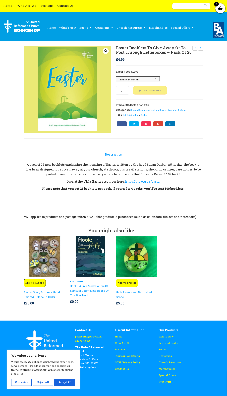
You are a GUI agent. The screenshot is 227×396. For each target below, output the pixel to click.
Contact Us (65, 6)
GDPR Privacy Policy (128, 362)
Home (8, 6)
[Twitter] (134, 123)
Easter (143, 114)
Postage (47, 6)
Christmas (165, 356)
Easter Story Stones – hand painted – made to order (42, 295)
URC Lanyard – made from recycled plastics (195, 48)
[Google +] (158, 123)
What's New (67, 28)
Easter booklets (127, 71)
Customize (21, 382)
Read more (77, 281)
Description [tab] (113, 154)
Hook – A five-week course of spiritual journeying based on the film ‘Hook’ (89, 290)
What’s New (166, 336)
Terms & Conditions (127, 356)
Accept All (64, 382)
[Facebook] (122, 123)
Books (83, 28)
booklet (135, 114)
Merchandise (158, 28)
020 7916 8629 (83, 340)
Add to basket (152, 90)
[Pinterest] (146, 123)
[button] (106, 51)
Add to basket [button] (34, 282)
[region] (43, 369)
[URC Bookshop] (21, 27)
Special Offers (180, 28)
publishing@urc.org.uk (88, 336)
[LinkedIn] (170, 123)
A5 (124, 114)
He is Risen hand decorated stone (134, 295)
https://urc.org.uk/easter (143, 181)
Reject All (43, 382)
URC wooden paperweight (201, 48)
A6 (128, 114)
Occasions (102, 28)
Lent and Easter (159, 109)
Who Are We (27, 6)
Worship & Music (177, 109)
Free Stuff (165, 381)
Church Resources (129, 28)
